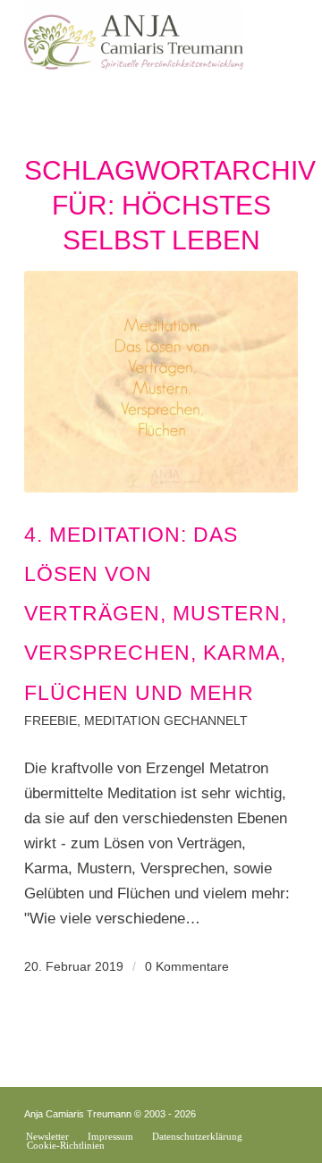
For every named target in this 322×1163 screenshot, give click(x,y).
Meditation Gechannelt (166, 721)
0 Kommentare (187, 966)
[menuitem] (47, 1136)
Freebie (50, 721)
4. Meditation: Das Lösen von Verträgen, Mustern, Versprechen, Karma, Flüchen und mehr (155, 613)
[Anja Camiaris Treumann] (133, 36)
